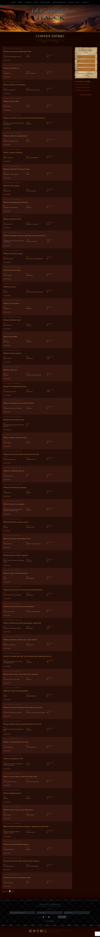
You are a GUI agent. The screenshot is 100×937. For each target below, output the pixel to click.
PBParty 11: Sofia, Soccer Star (12, 219)
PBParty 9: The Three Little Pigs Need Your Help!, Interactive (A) (22, 707)
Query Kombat (86, 57)
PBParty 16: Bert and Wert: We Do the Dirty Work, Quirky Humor (23, 590)
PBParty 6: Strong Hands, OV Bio (13, 758)
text (51, 917)
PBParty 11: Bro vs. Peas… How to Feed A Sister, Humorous (20, 674)
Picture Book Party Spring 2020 (82, 84)
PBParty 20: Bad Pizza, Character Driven (15, 522)
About (20, 2)
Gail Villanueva (57, 931)
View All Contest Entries (86, 94)
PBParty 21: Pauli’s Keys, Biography (13, 504)
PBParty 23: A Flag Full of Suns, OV (13, 471)
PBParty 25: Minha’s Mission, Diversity (15, 437)
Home (13, 2)
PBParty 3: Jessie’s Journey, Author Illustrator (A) (18, 810)
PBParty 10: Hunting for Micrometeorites (15, 202)
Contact (85, 2)
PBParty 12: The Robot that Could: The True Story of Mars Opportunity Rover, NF (27, 656)
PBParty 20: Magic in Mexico (12, 353)
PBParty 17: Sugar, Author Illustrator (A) (15, 573)
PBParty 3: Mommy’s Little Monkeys (14, 85)
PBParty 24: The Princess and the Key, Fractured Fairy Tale (21, 454)
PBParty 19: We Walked (10, 336)
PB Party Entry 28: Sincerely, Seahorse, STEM (17, 877)
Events (70, 2)
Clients (28, 2)
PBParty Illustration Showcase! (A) (13, 420)
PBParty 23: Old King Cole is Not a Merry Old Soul (18, 403)
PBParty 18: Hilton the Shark (11, 320)
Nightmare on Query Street (86, 61)
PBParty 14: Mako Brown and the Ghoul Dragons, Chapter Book (22, 623)
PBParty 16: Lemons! (9, 287)
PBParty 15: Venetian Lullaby (12, 270)
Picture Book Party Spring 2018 (82, 90)
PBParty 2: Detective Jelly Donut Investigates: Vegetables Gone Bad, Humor (26, 826)
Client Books (45, 2)
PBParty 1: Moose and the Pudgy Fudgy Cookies (17, 51)
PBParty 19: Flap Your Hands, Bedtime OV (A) (16, 538)
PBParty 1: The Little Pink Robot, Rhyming (15, 844)
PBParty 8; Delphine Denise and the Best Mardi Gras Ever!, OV (22, 724)
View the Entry (7, 60)
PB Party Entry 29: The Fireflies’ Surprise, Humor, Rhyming (21, 861)
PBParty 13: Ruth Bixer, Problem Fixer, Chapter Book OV (20, 640)
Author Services (59, 2)
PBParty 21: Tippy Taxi (10, 370)
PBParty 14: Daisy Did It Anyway (13, 253)
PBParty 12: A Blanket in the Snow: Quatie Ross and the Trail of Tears (24, 235)
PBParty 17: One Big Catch (11, 303)
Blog (78, 2)
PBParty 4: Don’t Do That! (11, 101)
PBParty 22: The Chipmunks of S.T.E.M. (15, 386)
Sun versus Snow (86, 65)
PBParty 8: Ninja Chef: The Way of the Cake (16, 169)
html (45, 917)
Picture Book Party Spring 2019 (82, 87)
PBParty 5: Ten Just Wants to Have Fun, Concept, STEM (20, 776)
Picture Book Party (86, 69)
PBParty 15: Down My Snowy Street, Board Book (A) (18, 606)
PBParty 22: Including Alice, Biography (14, 487)
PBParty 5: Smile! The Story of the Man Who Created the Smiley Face (24, 118)
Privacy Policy (50, 921)
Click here (80, 73)
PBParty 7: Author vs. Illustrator (13, 152)
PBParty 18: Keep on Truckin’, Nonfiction (15, 555)
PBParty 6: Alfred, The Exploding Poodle (15, 136)
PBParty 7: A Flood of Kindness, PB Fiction (16, 742)
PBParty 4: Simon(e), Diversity (12, 793)
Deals (35, 2)
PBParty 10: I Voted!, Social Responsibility (15, 691)
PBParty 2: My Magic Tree (11, 68)
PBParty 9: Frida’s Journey (11, 186)
